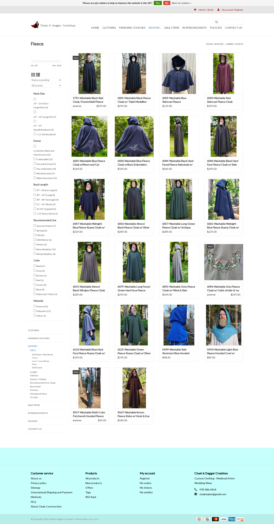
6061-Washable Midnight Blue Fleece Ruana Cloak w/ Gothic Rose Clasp (223, 225)
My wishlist (146, 492)
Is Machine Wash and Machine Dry (44, 152)
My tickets (146, 487)
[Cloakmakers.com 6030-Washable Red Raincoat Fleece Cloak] (223, 73)
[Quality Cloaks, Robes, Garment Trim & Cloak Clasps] (53, 25)
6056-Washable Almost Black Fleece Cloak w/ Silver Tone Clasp (133, 225)
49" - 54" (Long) (46, 195)
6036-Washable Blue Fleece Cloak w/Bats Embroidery (134, 162)
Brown (41, 275)
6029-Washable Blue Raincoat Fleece (174, 99)
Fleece (239, 44)
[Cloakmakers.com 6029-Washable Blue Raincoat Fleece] (179, 73)
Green (41, 284)
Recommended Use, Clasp (43, 383)
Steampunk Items (38, 393)
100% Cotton (37, 367)
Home (95, 27)
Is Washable (45, 159)
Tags (88, 492)
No (166, 3)
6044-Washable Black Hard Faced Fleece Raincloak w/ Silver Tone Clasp (177, 162)
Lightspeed (93, 519)
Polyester (44, 311)
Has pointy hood (46, 164)
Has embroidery (46, 168)
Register (145, 478)
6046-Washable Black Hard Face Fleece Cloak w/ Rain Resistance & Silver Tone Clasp (222, 162)
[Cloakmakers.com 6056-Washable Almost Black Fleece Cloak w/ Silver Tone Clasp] (134, 199)
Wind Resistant (46, 173)
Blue (40, 289)
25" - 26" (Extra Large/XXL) (41, 105)
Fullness (34, 375)
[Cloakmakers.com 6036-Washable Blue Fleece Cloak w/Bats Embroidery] (134, 136)
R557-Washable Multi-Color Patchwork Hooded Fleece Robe (89, 414)
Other (41, 315)
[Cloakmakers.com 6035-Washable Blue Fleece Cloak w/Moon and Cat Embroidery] (89, 136)
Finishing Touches (132, 27)
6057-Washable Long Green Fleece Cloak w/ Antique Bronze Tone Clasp (178, 225)
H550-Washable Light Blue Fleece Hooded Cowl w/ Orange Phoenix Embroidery (223, 351)
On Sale (34, 397)
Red (40, 280)
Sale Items (171, 27)
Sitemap (35, 487)
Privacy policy (38, 483)
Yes (158, 3)
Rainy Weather (46, 249)
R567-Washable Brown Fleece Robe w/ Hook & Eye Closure (133, 414)
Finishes (34, 390)
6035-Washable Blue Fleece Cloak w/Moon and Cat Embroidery (89, 162)
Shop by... (155, 27)
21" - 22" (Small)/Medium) (44, 127)
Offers (89, 487)
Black (41, 266)
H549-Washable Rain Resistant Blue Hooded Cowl (175, 351)
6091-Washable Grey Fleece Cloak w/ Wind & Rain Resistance (178, 288)
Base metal (35, 386)
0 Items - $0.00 (206, 9)
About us (36, 478)
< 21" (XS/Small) (46, 134)
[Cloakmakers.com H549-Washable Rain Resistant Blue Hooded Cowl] (179, 325)
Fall (41, 235)
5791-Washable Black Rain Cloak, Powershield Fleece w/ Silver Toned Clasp (88, 100)
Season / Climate (38, 379)
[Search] (216, 22)
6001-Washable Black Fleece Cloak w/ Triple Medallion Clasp (134, 100)
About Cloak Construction (46, 506)
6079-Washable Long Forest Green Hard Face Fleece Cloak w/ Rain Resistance (134, 288)
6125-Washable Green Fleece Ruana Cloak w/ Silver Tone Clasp (134, 351)
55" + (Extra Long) (47, 190)
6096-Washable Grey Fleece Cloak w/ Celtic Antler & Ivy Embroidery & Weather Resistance (223, 288)
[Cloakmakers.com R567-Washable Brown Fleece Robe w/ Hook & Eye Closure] (134, 387)
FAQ (33, 501)
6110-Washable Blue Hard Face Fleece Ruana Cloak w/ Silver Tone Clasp (89, 351)
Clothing (109, 27)
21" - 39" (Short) (46, 204)
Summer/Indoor (46, 226)
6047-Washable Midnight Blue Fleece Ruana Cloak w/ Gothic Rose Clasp (89, 225)
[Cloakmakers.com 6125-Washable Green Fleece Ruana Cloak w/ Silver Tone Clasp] (134, 325)
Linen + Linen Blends (40, 361)
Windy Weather (46, 254)
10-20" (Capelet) (46, 209)
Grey (41, 270)
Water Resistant (47, 178)
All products (92, 478)
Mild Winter (44, 239)
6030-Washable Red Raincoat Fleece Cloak (220, 99)
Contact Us (233, 27)
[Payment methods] (199, 518)
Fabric (230, 44)
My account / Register (232, 9)
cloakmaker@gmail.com (212, 494)
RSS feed (90, 497)
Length (33, 372)
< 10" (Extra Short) (47, 213)
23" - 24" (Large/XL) (45, 117)
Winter (42, 244)
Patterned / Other (47, 294)
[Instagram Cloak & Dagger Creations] (144, 456)
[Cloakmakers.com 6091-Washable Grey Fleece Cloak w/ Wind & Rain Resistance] (179, 262)
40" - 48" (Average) (48, 199)
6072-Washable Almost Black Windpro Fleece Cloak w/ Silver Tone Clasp (89, 288)
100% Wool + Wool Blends (42, 354)
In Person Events (194, 27)
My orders (146, 483)
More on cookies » (181, 3)
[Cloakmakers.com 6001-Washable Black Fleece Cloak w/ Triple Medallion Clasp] (134, 73)
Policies (216, 27)
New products (93, 483)
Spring (42, 230)
